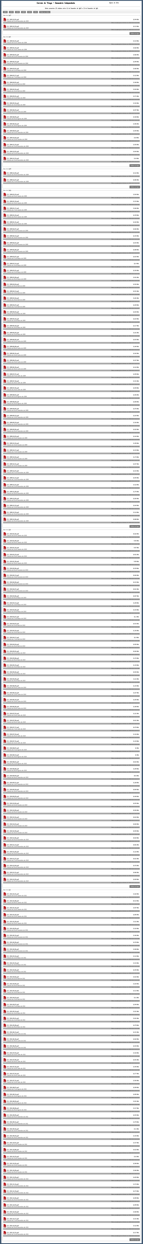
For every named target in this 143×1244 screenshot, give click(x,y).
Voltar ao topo (135, 33)
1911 (35, 12)
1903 (5, 12)
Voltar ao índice (45, 12)
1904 (11, 12)
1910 (29, 12)
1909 (23, 12)
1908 (17, 12)
